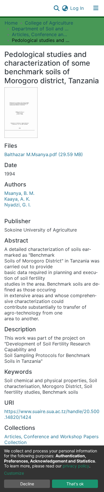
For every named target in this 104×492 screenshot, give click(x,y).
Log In (77, 8)
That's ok (75, 483)
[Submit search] (56, 8)
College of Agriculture (49, 23)
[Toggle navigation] (96, 8)
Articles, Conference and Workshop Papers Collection (41, 34)
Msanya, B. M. (19, 193)
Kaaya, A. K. (17, 199)
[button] (64, 8)
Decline (27, 483)
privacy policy (76, 465)
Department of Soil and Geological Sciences (41, 29)
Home (11, 23)
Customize (14, 473)
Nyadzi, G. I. (17, 205)
